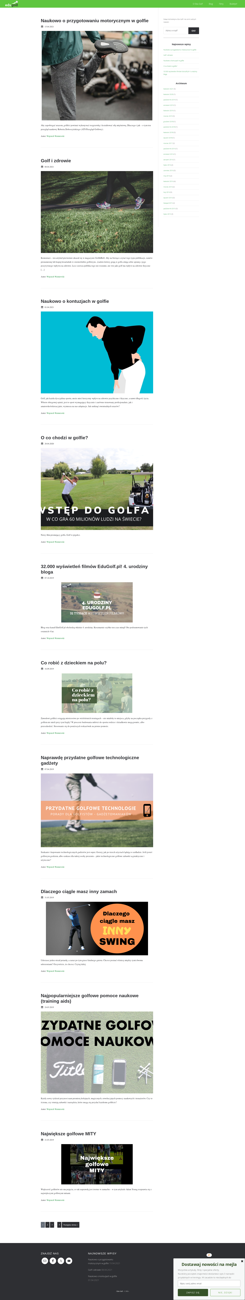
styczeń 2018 (168, 138)
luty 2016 (166, 192)
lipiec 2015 (167, 214)
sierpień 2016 (168, 160)
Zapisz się (193, 1292)
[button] (209, 1264)
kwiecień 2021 (168, 89)
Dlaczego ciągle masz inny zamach (79, 891)
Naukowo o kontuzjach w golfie (75, 301)
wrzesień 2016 (168, 154)
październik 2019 (169, 100)
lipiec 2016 (167, 165)
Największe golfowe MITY (68, 1133)
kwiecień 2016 (168, 181)
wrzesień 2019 (168, 105)
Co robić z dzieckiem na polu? (74, 662)
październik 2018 (169, 127)
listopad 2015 (168, 203)
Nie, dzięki (225, 1292)
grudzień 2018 (168, 121)
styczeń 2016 (168, 198)
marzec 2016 (168, 187)
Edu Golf (28, 4)
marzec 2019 (168, 116)
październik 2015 (169, 208)
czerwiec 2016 (168, 170)
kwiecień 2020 (168, 94)
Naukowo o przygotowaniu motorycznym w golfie (95, 20)
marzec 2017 (168, 143)
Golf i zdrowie (56, 160)
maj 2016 (166, 176)
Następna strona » (70, 1224)
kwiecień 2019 (168, 110)
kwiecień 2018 (168, 132)
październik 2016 (169, 149)
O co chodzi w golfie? (64, 437)
